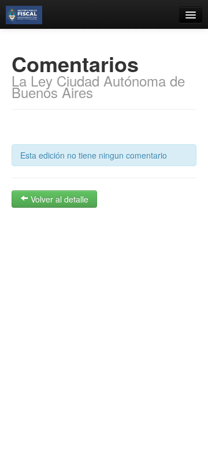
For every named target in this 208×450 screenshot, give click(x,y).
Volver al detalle (58, 199)
